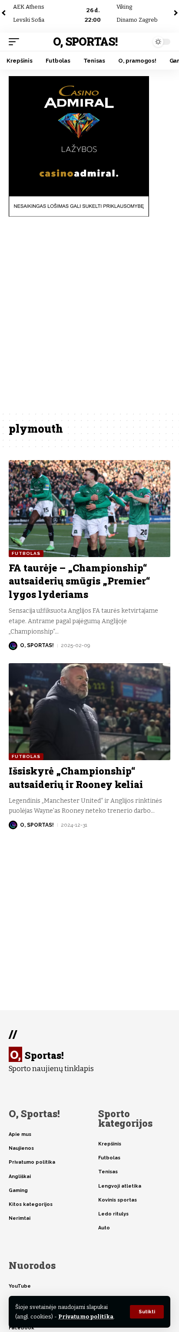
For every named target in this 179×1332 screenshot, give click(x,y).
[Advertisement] (89, 317)
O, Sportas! (85, 41)
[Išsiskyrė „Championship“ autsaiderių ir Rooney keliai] (89, 711)
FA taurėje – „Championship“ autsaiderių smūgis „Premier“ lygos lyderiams (79, 581)
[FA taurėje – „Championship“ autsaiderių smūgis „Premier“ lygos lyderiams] (89, 508)
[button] (147, 1312)
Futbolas (26, 553)
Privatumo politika (85, 1316)
